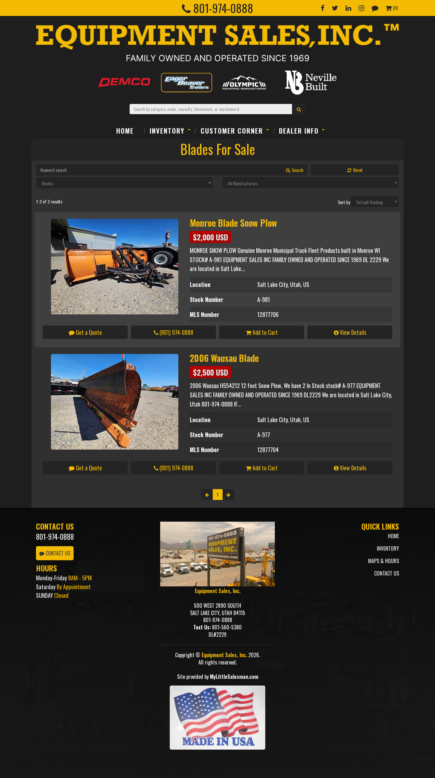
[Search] (299, 109)
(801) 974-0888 (175, 332)
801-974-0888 (55, 536)
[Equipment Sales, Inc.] (217, 36)
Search (297, 169)
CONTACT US (57, 553)
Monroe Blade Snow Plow (233, 222)
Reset (357, 169)
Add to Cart (264, 332)
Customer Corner (232, 131)
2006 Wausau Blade (224, 357)
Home (125, 131)
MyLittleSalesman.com (234, 676)
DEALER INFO (299, 131)
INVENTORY (167, 131)
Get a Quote (88, 332)
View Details (352, 332)
